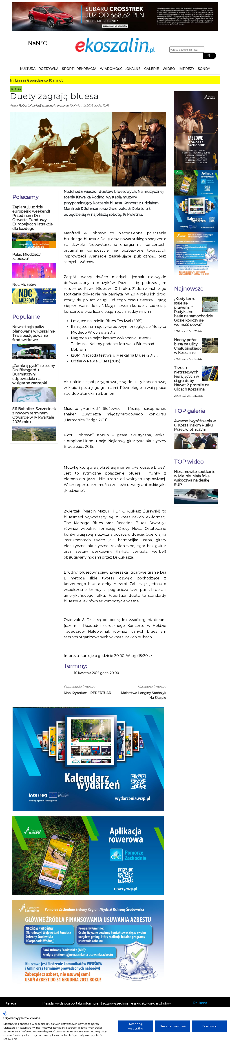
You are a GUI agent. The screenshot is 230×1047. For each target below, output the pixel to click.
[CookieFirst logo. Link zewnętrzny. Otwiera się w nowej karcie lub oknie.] (5, 1014)
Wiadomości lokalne (120, 69)
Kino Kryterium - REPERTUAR (87, 693)
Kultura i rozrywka (39, 69)
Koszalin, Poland (37, 43)
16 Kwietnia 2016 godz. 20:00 (96, 673)
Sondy (204, 69)
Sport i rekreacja (79, 69)
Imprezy (186, 69)
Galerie (151, 69)
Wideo (169, 69)
